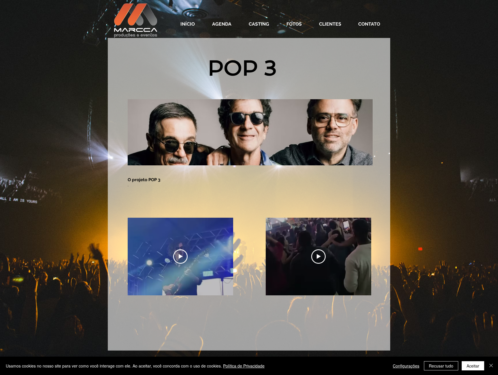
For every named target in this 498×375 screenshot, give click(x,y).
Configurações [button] (406, 366)
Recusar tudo (441, 366)
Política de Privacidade (244, 366)
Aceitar (473, 366)
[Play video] (180, 256)
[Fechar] (491, 365)
